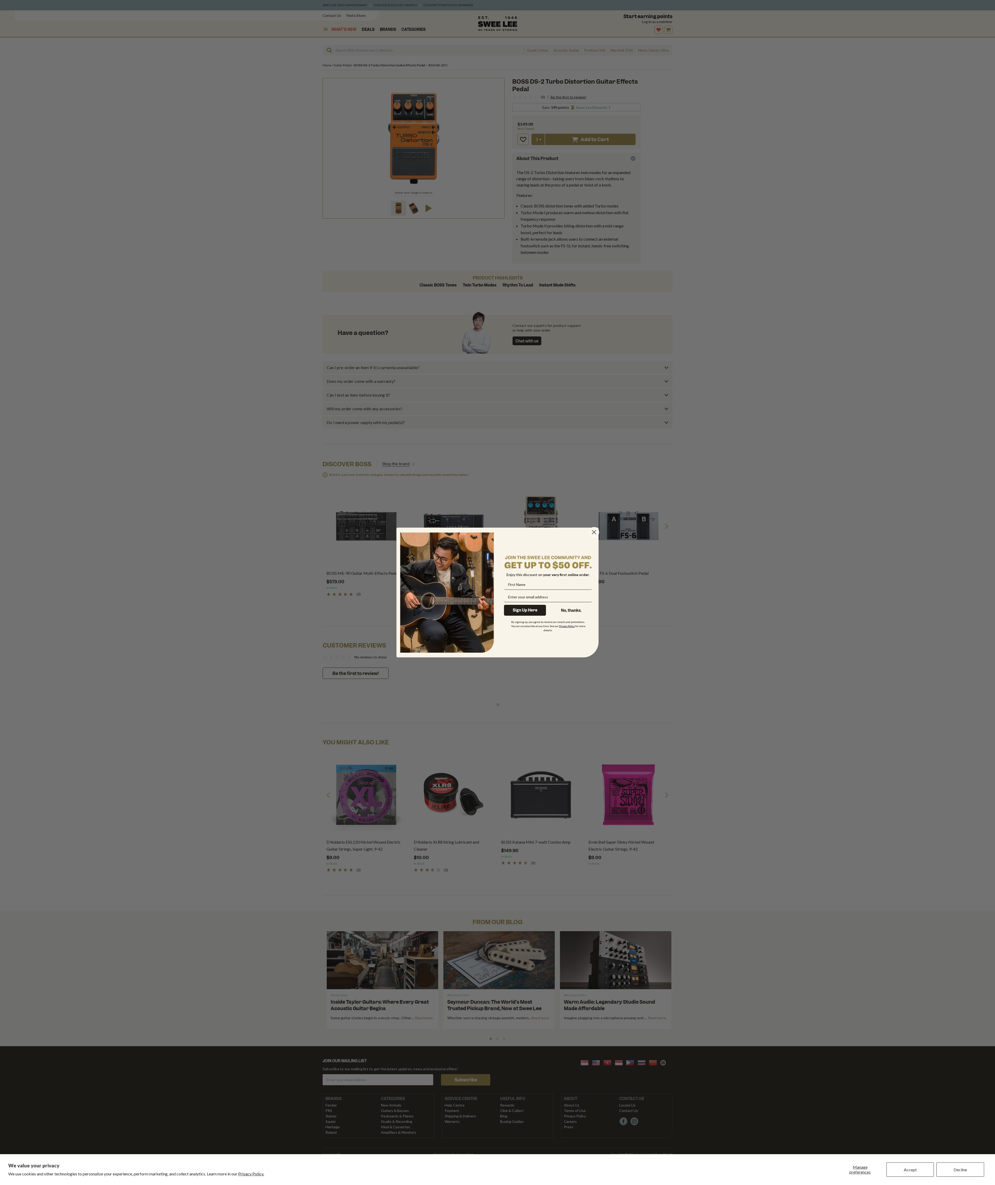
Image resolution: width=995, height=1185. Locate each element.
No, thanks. (571, 610)
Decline (960, 1169)
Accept (910, 1169)
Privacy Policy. (251, 1173)
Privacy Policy (567, 626)
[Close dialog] (594, 532)
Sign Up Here (525, 610)
